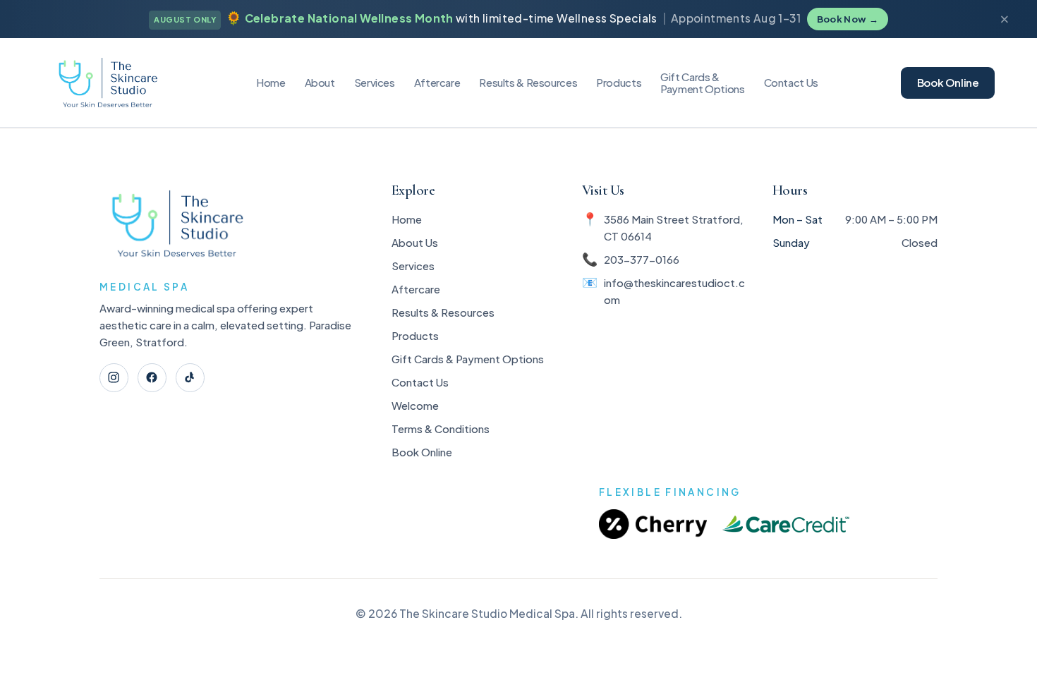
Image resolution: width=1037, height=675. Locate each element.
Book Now (847, 19)
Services (374, 82)
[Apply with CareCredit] (785, 524)
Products (618, 82)
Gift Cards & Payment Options (468, 358)
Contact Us (791, 82)
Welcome (415, 405)
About (320, 82)
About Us (415, 242)
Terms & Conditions (441, 428)
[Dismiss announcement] (1004, 19)
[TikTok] (190, 377)
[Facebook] (152, 377)
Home (271, 82)
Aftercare (437, 82)
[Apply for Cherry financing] (653, 524)
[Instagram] (113, 377)
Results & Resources (443, 312)
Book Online (948, 82)
